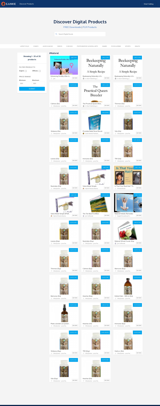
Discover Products (26, 4)
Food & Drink (116, 46)
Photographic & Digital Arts (87, 46)
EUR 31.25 (73, 112)
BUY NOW (75, 78)
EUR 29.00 (137, 277)
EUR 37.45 (137, 250)
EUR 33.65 (105, 277)
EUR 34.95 (73, 140)
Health (137, 46)
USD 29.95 (105, 112)
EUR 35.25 (73, 85)
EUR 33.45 (137, 85)
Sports (128, 46)
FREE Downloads (72, 27)
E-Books (70, 46)
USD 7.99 (138, 167)
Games (104, 46)
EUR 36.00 (105, 140)
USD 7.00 (138, 195)
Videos (59, 46)
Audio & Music (48, 46)
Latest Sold (24, 46)
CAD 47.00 (105, 195)
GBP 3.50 (74, 57)
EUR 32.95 (137, 332)
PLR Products (90, 27)
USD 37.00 (105, 305)
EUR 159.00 (137, 140)
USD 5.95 (106, 167)
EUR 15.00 (73, 305)
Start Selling (148, 4)
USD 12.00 (105, 57)
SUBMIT (32, 89)
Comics (35, 46)
